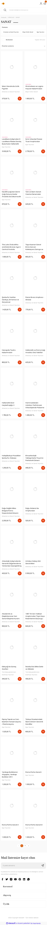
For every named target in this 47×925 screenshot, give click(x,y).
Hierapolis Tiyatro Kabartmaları (9, 351)
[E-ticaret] (23, 923)
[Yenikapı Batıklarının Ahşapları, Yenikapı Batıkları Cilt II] (12, 753)
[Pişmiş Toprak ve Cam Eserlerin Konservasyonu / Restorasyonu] (12, 700)
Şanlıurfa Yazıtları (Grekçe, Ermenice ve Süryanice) (10, 299)
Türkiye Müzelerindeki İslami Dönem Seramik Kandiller (34, 721)
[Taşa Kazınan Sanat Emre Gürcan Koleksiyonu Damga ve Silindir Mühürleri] (35, 225)
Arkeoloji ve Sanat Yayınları (11, 91)
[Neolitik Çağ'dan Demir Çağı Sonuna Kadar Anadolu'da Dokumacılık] (12, 173)
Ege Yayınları (6, 147)
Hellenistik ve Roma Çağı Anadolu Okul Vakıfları (35, 351)
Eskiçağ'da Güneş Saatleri (9, 668)
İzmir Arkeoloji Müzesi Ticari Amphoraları (33, 140)
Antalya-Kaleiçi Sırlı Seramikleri (33, 562)
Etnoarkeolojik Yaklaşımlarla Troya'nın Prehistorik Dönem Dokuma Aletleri (34, 458)
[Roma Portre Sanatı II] (12, 806)
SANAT (18, 17)
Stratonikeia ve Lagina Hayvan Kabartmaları (34, 87)
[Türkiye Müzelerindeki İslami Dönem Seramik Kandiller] (35, 700)
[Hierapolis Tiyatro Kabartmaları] (12, 331)
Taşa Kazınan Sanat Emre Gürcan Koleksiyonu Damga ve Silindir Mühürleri (34, 247)
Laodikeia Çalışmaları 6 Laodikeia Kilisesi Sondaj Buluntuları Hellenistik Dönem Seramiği (11, 141)
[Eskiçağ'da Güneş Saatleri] (12, 647)
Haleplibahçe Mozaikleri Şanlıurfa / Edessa (11, 457)
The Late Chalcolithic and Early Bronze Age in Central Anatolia (11, 247)
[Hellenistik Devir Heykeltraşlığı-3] (12, 384)
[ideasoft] (11, 923)
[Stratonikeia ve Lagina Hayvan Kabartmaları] (35, 67)
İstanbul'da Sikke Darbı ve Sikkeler (34, 668)
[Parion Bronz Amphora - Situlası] (35, 278)
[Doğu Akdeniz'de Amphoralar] (35, 489)
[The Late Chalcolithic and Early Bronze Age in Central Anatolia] (12, 225)
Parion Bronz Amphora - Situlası (34, 298)
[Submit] (42, 865)
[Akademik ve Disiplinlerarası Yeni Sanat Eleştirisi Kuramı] (12, 595)
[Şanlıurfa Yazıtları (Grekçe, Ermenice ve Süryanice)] (12, 278)
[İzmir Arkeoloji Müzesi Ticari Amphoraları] (35, 120)
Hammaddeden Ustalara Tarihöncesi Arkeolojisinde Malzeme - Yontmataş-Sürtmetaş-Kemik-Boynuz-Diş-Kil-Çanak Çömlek (35, 405)
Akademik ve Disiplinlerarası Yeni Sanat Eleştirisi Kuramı (11, 616)
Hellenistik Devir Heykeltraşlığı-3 (8, 404)
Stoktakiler (9, 39)
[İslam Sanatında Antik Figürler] (12, 67)
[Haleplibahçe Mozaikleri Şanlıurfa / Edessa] (12, 436)
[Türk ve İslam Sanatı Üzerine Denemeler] (35, 173)
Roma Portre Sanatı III (33, 825)
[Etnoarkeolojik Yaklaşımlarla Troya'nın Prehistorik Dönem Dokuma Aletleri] (35, 436)
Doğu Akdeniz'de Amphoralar (32, 509)
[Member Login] (41, 3)
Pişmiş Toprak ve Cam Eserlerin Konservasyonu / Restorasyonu (11, 721)
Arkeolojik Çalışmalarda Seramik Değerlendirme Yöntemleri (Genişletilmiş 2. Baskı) (11, 563)
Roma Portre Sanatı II (10, 825)
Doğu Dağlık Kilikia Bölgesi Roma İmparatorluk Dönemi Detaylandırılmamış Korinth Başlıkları (10, 510)
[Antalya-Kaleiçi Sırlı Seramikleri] (35, 542)
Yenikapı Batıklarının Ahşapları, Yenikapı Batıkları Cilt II (10, 774)
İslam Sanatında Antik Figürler (10, 87)
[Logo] (3, 4)
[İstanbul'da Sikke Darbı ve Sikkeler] (35, 647)
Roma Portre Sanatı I (33, 772)
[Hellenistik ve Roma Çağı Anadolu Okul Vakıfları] (35, 331)
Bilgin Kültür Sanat (31, 91)
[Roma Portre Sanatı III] (35, 806)
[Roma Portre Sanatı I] (35, 753)
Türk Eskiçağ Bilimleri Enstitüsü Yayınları (9, 673)
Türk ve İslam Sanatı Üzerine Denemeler (33, 193)
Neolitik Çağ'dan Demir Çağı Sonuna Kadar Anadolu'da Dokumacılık (11, 194)
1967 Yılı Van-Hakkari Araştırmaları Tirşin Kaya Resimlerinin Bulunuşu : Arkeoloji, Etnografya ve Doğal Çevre (35, 616)
